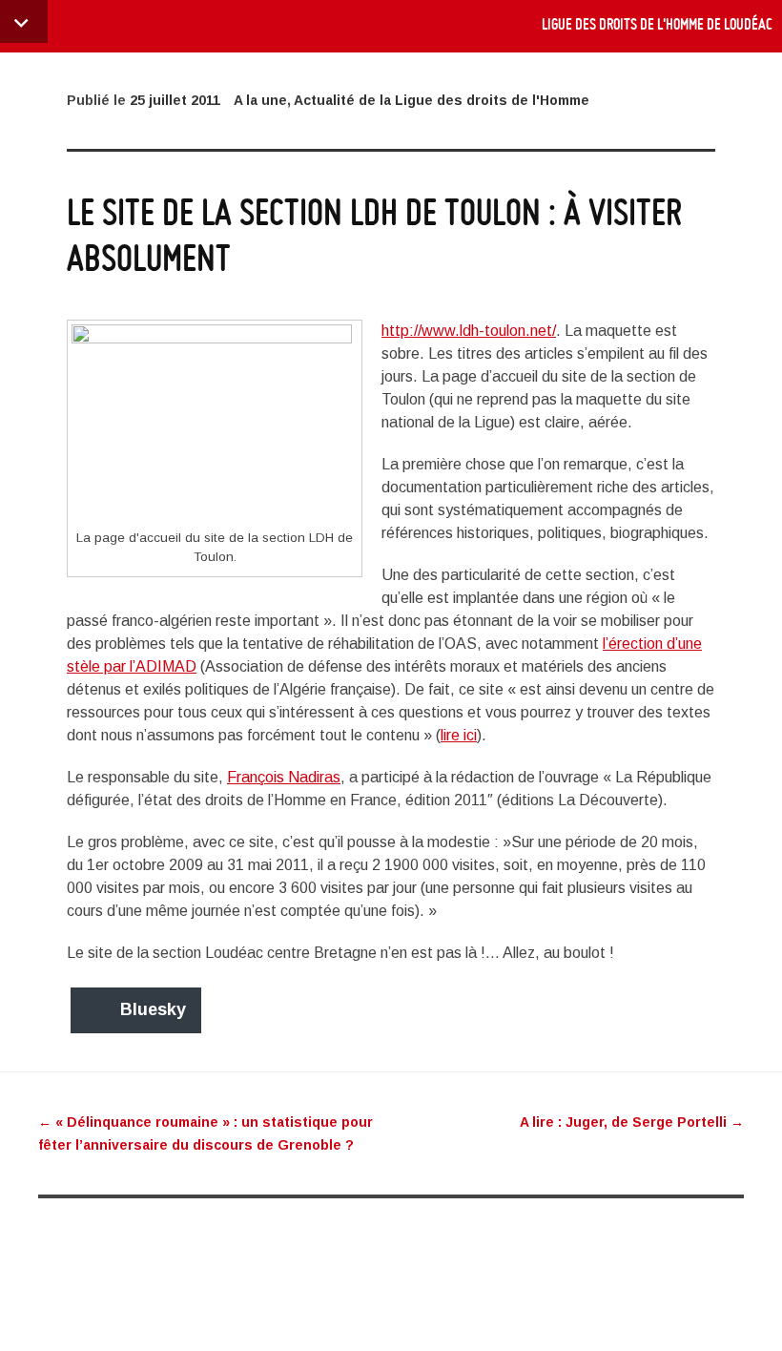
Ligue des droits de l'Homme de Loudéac (657, 23)
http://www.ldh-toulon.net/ (468, 330)
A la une (260, 100)
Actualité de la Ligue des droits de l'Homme (441, 100)
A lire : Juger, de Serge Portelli (632, 1122)
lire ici (459, 735)
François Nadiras (283, 777)
